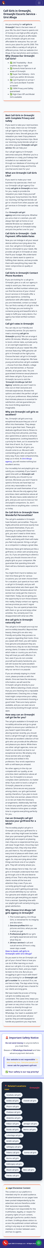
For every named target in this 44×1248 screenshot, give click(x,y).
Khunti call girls (12, 1170)
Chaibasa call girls (13, 1112)
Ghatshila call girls (13, 1118)
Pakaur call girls (12, 1124)
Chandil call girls (29, 1100)
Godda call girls (12, 1100)
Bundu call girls (12, 1129)
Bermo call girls (29, 1129)
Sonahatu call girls (13, 1095)
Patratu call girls (12, 1175)
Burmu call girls (12, 1158)
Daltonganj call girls (14, 1164)
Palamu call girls (12, 1152)
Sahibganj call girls (13, 1147)
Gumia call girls (30, 1152)
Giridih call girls (12, 1141)
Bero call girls (28, 1170)
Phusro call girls (12, 1106)
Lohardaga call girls (14, 1135)
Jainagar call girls (30, 1124)
